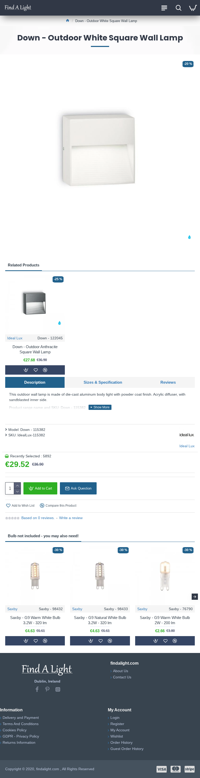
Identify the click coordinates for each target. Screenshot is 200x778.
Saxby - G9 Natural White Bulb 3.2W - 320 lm (100, 620)
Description (34, 382)
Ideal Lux (14, 338)
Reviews (168, 382)
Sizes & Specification (103, 382)
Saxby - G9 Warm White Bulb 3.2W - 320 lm (35, 620)
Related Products (23, 265)
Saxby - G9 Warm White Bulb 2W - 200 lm (165, 620)
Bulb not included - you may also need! (43, 536)
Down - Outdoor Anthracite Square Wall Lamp (35, 349)
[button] (5, 597)
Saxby (12, 609)
